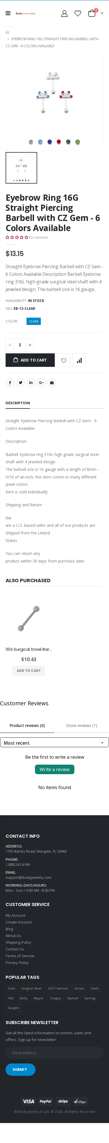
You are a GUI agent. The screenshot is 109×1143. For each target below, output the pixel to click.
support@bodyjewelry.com (29, 877)
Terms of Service (20, 955)
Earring (90, 998)
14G (11, 998)
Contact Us (15, 949)
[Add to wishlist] (63, 360)
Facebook (10, 382)
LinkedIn (31, 382)
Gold (11, 988)
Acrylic (80, 988)
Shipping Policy (18, 942)
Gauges (13, 1008)
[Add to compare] (79, 360)
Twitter (20, 382)
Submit (20, 1069)
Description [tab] (18, 402)
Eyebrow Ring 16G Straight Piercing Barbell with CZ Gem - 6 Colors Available (53, 213)
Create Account (19, 922)
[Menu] (8, 13)
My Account (15, 915)
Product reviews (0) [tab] (27, 725)
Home (8, 32)
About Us (13, 935)
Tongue (55, 998)
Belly (23, 998)
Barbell (73, 998)
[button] (17, 237)
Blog (9, 928)
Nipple (38, 998)
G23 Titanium (58, 988)
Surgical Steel (31, 988)
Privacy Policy (17, 962)
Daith (95, 988)
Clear (33, 321)
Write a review (55, 769)
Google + (41, 382)
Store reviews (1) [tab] (81, 725)
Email (51, 382)
